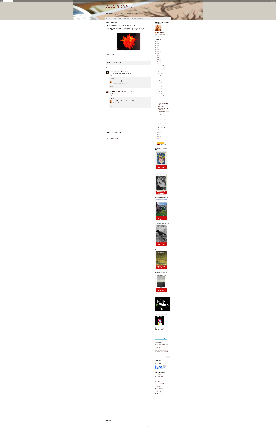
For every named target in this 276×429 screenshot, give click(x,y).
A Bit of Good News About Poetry (114, 138)
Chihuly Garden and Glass (115, 63)
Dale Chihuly (122, 63)
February (160, 86)
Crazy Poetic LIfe (160, 383)
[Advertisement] (181, 401)
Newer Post (108, 130)
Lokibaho (141, 426)
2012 (158, 132)
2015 (158, 59)
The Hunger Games (111, 141)
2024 (158, 43)
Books (115, 18)
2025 (158, 41)
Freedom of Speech (162, 95)
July (159, 75)
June (159, 77)
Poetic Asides (159, 374)
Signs (159, 129)
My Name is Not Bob (161, 388)
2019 (158, 51)
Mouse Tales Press (138, 18)
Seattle (131, 63)
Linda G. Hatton (119, 6)
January (159, 88)
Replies (112, 78)
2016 (158, 57)
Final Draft (157, 348)
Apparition (160, 96)
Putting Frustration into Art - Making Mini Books (164, 92)
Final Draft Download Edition (161, 350)
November (160, 67)
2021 (158, 47)
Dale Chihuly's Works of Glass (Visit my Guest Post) (163, 103)
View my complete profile (160, 36)
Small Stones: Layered (162, 121)
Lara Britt (128, 63)
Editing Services (124, 18)
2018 (158, 53)
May (159, 80)
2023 (158, 45)
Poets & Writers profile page (161, 34)
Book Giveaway (161, 106)
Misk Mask (159, 386)
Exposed (159, 117)
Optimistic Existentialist (114, 91)
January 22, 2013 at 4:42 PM (128, 100)
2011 (158, 134)
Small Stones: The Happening (164, 119)
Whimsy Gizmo (160, 391)
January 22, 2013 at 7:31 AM (122, 71)
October (160, 69)
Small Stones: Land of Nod (163, 123)
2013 (158, 63)
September (160, 71)
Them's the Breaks (161, 127)
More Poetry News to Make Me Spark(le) (163, 109)
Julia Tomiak (159, 384)
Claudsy (158, 381)
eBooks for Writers (159, 347)
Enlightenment (161, 125)
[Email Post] (124, 62)
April (159, 82)
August (159, 73)
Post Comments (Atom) (116, 132)
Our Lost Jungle (160, 376)
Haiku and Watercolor (162, 89)
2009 (158, 138)
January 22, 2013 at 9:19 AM (126, 91)
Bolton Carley (159, 379)
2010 (158, 136)
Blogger (149, 426)
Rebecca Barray (160, 390)
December (160, 65)
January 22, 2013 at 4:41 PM (128, 81)
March (159, 84)
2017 (158, 55)
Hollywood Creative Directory (161, 351)
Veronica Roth (112, 71)
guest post (118, 28)
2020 (158, 49)
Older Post (148, 130)
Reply (110, 75)
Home (108, 18)
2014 (158, 61)
